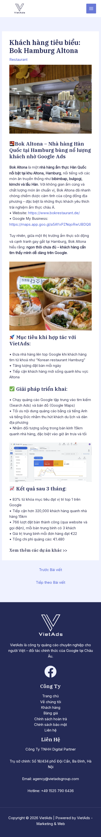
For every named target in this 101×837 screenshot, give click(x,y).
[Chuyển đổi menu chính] (91, 8)
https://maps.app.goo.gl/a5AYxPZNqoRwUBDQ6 (50, 224)
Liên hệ (50, 730)
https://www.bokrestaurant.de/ (54, 213)
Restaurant (18, 59)
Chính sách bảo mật (50, 724)
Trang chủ (50, 696)
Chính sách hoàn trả (50, 719)
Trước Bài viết (50, 570)
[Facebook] (50, 672)
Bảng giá (50, 713)
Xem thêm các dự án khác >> (38, 550)
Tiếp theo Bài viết (50, 582)
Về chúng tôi (50, 702)
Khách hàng (50, 707)
